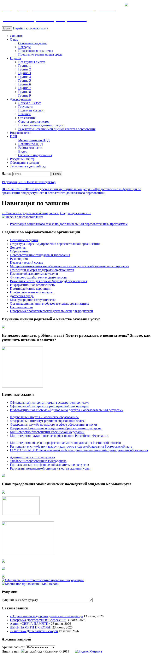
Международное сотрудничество (33, 299)
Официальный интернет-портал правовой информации (49, 406)
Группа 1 (24, 65)
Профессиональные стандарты (31, 292)
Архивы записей (13, 647)
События (16, 36)
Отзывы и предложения (35, 155)
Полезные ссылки (30, 110)
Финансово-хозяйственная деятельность (38, 277)
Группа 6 (24, 84)
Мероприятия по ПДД (34, 140)
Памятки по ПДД (30, 144)
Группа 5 (24, 80)
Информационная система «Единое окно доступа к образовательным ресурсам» (66, 410)
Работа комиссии (30, 147)
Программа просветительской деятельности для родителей (51, 311)
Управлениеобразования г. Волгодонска (38, 461)
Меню (7, 28)
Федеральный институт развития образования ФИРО (48, 421)
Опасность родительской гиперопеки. (30, 213)
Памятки (24, 114)
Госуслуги (25, 106)
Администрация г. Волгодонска (32, 457)
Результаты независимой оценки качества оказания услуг (50, 468)
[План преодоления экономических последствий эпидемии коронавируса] (3, 492)
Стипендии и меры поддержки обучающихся (42, 270)
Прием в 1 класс (29, 103)
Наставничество (21, 307)
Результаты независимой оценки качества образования (56, 129)
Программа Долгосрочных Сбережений (38, 620)
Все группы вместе (31, 62)
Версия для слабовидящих (24, 217)
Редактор (49, 182)
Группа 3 (24, 73)
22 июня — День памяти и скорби (34, 631)
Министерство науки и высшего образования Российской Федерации (59, 435)
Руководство (19, 258)
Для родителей (20, 99)
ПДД (13, 136)
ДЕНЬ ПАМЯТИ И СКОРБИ (31, 627)
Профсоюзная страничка (35, 50)
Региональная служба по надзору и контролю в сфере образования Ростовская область (71, 446)
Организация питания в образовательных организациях (49, 303)
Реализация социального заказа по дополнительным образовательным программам (69, 224)
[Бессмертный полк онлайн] (3, 476)
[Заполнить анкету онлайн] (3, 327)
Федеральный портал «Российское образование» (44, 417)
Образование (19, 251)
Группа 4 (24, 77)
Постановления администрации (40, 125)
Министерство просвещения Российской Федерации (47, 432)
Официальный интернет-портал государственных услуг (49, 402)
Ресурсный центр (22, 159)
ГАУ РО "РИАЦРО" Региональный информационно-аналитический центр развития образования (79, 450)
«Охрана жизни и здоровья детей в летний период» (46, 616)
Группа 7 (24, 88)
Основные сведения (32, 43)
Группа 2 (24, 69)
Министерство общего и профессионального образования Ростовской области (65, 442)
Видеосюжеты (20, 132)
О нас (14, 39)
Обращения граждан (24, 162)
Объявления (26, 118)
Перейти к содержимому (30, 28)
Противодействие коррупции (31, 288)
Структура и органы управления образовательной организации (55, 244)
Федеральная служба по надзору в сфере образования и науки (53, 424)
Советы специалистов (33, 121)
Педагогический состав (26, 262)
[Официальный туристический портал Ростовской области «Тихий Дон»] (3, 576)
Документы (18, 247)
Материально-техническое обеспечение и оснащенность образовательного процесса (69, 266)
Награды (24, 47)
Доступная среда (22, 296)
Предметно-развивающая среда (40, 54)
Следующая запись (75, 213)
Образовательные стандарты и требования (40, 255)
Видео (22, 151)
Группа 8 (24, 91)
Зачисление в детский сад (28, 166)
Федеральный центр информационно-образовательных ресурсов (55, 428)
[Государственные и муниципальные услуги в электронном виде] (3, 561)
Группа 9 (24, 95)
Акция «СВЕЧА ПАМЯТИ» (30, 623)
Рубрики (8, 600)
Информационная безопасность (32, 285)
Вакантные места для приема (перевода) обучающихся (48, 281)
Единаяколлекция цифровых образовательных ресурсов (49, 464)
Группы (15, 58)
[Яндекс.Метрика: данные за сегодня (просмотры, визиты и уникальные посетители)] (88, 651)
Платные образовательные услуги (34, 273)
